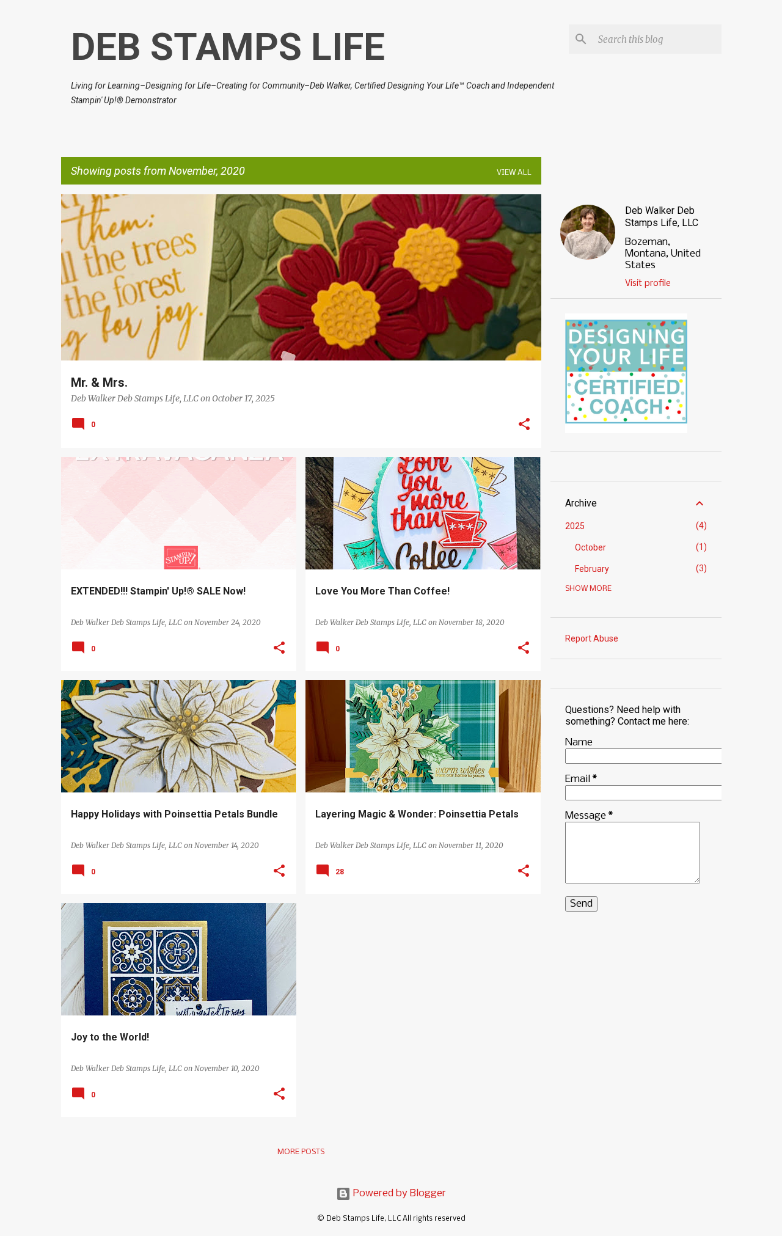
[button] (524, 425)
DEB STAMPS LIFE (228, 46)
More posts (300, 1152)
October (590, 547)
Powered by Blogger (398, 1193)
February (592, 569)
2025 (575, 526)
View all (514, 173)
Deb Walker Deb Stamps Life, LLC (661, 217)
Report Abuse (591, 638)
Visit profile (648, 283)
